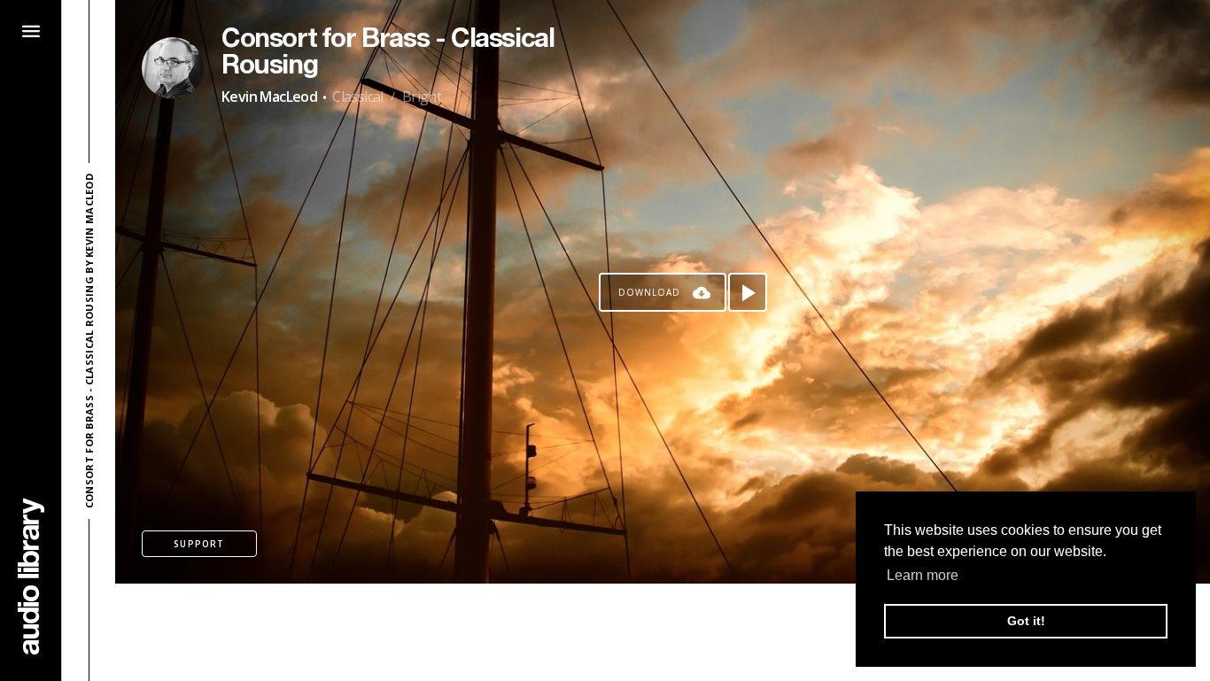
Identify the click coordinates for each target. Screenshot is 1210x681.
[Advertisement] (662, 632)
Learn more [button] (922, 575)
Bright (421, 96)
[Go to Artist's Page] (173, 68)
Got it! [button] (1026, 621)
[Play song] (747, 292)
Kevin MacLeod (269, 96)
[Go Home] (31, 576)
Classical (358, 96)
